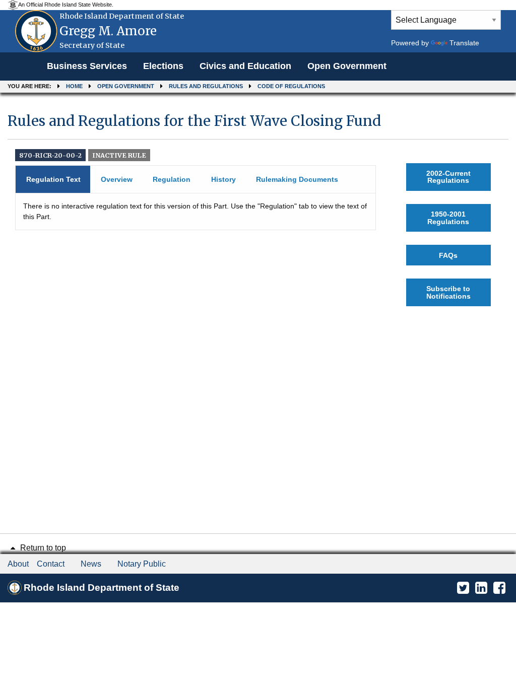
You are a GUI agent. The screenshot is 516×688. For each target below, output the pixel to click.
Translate (464, 43)
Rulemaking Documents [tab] (297, 179)
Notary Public (141, 564)
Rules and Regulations (206, 86)
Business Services (87, 66)
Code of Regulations (291, 86)
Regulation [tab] (171, 179)
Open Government (346, 66)
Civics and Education (245, 66)
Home (74, 86)
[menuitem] (87, 66)
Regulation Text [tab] (53, 179)
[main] (258, 209)
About (18, 564)
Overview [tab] (117, 179)
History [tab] (223, 179)
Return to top (42, 547)
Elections (163, 66)
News (91, 564)
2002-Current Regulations (448, 176)
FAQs (448, 255)
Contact (50, 564)
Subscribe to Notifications (448, 292)
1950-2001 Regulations (448, 217)
